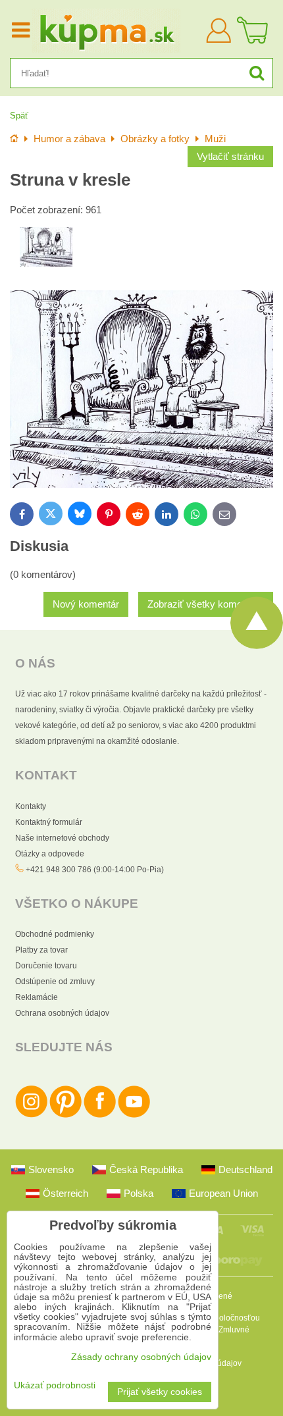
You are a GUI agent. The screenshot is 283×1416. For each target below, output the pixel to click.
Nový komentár (86, 604)
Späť (19, 115)
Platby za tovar (41, 950)
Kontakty (30, 806)
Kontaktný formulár (48, 822)
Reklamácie (36, 997)
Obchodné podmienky (54, 934)
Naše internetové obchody (62, 838)
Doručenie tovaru (46, 965)
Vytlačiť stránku (230, 156)
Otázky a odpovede (49, 853)
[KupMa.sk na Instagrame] (31, 1115)
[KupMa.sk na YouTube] (134, 1115)
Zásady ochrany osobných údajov (141, 1357)
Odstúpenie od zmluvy (55, 981)
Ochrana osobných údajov (62, 1013)
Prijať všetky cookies (159, 1392)
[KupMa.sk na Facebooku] (100, 1115)
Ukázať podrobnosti (54, 1385)
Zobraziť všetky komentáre (205, 604)
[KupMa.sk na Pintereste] (65, 1115)
